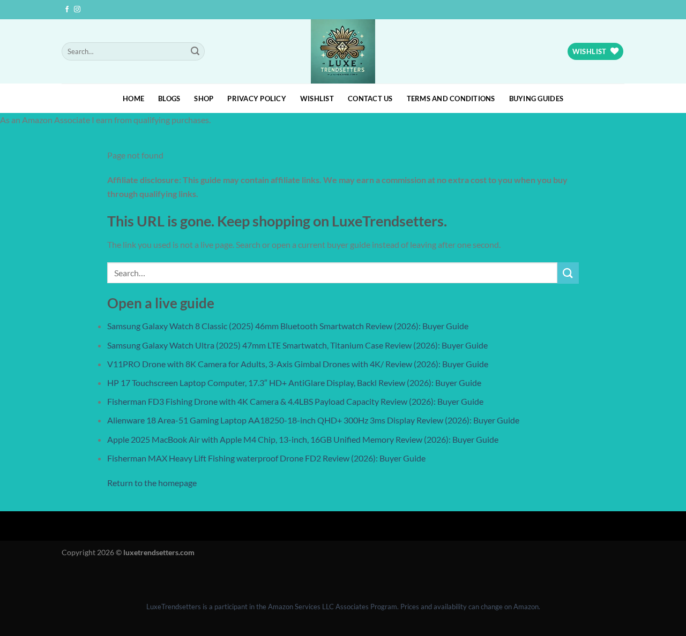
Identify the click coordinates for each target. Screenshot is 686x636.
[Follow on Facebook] (67, 9)
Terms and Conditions (451, 98)
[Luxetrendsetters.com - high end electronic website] (343, 51)
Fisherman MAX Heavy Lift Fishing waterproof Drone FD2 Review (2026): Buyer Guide (266, 458)
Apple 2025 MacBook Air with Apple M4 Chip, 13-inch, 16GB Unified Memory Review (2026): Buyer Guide (302, 439)
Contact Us (370, 98)
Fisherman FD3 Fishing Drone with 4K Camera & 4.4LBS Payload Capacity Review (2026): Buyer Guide (295, 401)
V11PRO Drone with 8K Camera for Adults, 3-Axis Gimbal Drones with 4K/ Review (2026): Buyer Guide (297, 364)
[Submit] (195, 51)
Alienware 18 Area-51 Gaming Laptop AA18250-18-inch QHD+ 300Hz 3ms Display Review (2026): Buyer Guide (313, 420)
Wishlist (317, 98)
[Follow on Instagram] (77, 9)
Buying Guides (536, 98)
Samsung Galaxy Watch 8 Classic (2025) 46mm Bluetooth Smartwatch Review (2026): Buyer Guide (287, 326)
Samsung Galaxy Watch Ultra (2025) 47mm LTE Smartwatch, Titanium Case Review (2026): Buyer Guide (297, 345)
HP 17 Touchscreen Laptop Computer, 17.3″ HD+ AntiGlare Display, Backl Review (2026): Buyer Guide (294, 382)
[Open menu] (10, 576)
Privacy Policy (256, 98)
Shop (203, 98)
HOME (133, 98)
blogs (169, 98)
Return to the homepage (152, 483)
